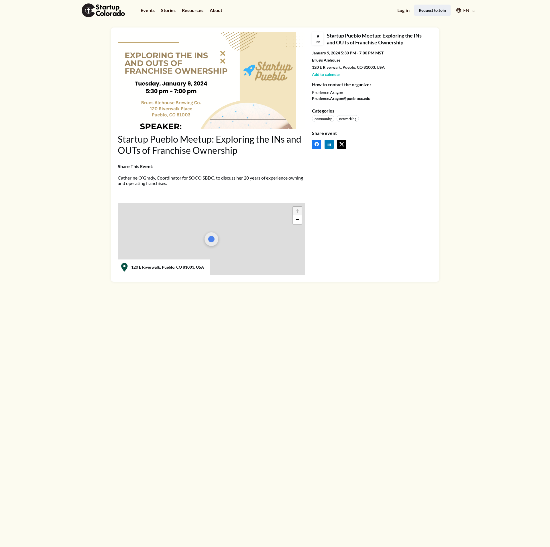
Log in (403, 10)
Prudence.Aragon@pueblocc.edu (341, 98)
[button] (463, 10)
